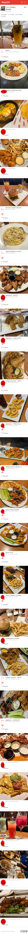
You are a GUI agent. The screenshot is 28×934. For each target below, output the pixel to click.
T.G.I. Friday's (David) (10, 8)
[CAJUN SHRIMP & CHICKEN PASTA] (14, 236)
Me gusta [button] (5, 56)
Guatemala (12, 931)
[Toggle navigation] (25, 2)
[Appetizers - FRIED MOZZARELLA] (14, 323)
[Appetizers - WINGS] (14, 280)
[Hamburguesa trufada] (14, 623)
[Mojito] (14, 35)
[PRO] (3, 131)
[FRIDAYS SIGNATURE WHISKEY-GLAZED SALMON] (14, 75)
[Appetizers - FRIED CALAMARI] (14, 408)
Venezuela (7, 931)
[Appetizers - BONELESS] (14, 704)
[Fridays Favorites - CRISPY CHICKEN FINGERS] (14, 365)
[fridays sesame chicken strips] (14, 451)
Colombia (3, 931)
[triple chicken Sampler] (14, 494)
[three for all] (14, 537)
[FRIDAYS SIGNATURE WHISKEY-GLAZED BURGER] (14, 192)
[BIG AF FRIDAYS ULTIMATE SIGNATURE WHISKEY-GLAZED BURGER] (14, 580)
